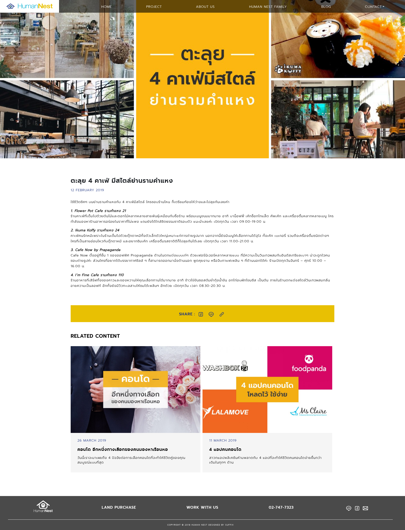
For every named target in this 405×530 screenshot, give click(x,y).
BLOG (326, 6)
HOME (106, 6)
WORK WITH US (202, 507)
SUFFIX (229, 524)
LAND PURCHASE (119, 507)
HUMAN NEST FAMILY (268, 6)
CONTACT (373, 6)
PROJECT (154, 6)
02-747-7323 (281, 507)
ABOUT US (205, 6)
